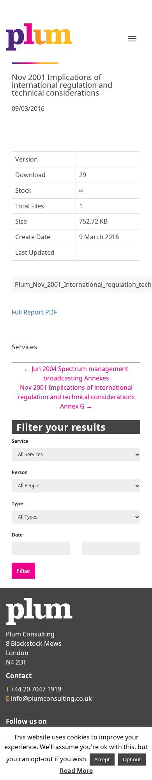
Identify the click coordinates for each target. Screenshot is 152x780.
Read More (76, 770)
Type (17, 503)
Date (17, 534)
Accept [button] (102, 759)
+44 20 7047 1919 (36, 689)
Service (20, 441)
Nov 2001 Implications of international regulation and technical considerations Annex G (76, 396)
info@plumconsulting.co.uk (51, 698)
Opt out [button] (132, 759)
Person (20, 472)
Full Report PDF (34, 312)
